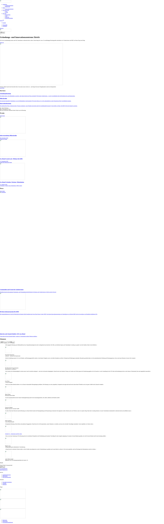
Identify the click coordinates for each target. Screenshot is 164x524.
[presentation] (2, 32)
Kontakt (4, 22)
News (6, 11)
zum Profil (2, 88)
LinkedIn (4, 483)
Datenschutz (5, 521)
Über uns (4, 13)
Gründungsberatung (9, 5)
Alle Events (2, 115)
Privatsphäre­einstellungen (8, 522)
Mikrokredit (7, 6)
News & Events (6, 10)
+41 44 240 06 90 (3, 468)
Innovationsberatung (9, 9)
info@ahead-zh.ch (3, 469)
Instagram (5, 484)
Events (6, 12)
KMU (4, 7)
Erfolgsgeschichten (9, 18)
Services (1, 28)
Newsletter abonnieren (7, 482)
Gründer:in (5, 4)
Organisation (7, 14)
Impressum (5, 520)
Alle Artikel (2, 191)
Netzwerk (7, 17)
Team (6, 15)
